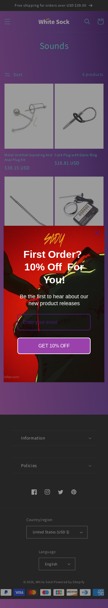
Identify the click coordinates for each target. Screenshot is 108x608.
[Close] (97, 233)
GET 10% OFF (54, 345)
